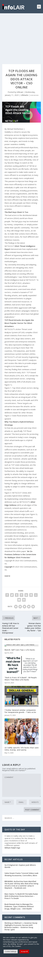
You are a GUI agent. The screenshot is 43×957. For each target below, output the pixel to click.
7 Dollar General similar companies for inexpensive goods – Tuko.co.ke (20, 711)
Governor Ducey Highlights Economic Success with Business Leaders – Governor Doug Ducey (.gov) (21, 926)
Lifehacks (24, 95)
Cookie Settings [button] (10, 951)
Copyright (9, 566)
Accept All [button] (24, 951)
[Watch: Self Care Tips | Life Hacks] (21, 645)
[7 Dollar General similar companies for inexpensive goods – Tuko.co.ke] (21, 696)
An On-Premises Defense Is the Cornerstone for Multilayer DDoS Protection (20, 554)
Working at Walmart (13, 923)
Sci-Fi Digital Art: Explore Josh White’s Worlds (20, 866)
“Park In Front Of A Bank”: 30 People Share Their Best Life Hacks (21, 678)
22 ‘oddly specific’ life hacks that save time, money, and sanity (21, 748)
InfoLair (20, 92)
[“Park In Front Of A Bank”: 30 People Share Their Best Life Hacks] (21, 665)
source (7, 576)
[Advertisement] (21, 36)
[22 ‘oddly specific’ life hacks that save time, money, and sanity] (21, 731)
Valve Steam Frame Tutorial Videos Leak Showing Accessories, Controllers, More (21, 874)
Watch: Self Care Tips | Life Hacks (20, 650)
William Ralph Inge (12, 848)
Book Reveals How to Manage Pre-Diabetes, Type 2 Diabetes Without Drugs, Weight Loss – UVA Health (19, 906)
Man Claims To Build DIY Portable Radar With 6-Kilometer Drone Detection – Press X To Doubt (21, 896)
